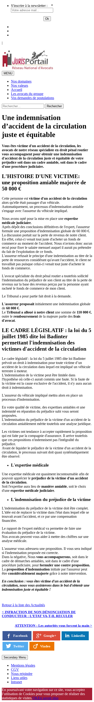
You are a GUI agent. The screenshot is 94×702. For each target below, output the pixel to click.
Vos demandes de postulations (32, 98)
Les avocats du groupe (27, 94)
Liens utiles (19, 678)
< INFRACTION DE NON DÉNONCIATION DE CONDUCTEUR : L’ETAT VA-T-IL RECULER (39, 614)
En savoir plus (48, 698)
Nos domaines (21, 81)
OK (35, 698)
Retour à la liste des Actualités (23, 605)
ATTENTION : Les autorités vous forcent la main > (53, 625)
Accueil (16, 90)
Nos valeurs (19, 85)
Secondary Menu (15, 657)
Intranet (16, 682)
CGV (15, 669)
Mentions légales (23, 665)
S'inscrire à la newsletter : (32, 6)
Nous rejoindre (21, 674)
